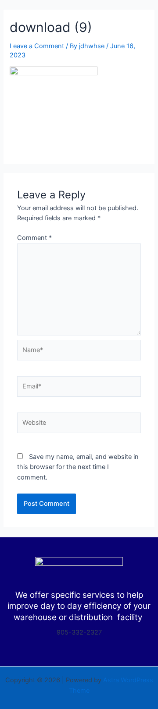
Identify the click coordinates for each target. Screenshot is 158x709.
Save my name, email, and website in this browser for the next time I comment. (78, 467)
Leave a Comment (37, 46)
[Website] (79, 424)
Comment (34, 238)
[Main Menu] (137, 17)
